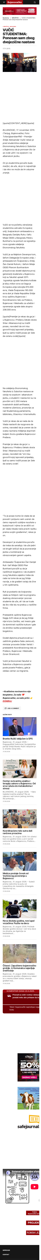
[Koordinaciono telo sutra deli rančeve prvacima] (20, 818)
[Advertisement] (20, 96)
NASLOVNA (13, 26)
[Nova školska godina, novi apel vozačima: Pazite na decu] (20, 908)
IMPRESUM (6, 1250)
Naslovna (6, 18)
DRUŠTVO (15, 18)
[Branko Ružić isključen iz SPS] (20, 726)
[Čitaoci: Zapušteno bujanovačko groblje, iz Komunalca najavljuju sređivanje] (20, 953)
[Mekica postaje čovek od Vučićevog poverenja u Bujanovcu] (20, 861)
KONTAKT (6, 1254)
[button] (4, 2)
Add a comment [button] (13, 708)
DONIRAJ (7, 701)
